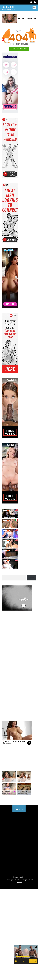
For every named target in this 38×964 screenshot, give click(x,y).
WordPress (16, 880)
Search (31, 578)
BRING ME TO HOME (19, 49)
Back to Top (19, 809)
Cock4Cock (18, 877)
